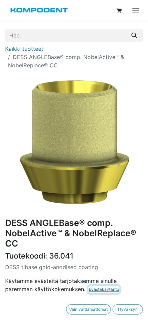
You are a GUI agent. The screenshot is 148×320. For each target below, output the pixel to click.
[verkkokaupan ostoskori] (119, 10)
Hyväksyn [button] (128, 309)
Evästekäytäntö (104, 289)
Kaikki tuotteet (24, 48)
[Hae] (134, 35)
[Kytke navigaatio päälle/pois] (135, 10)
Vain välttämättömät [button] (88, 309)
